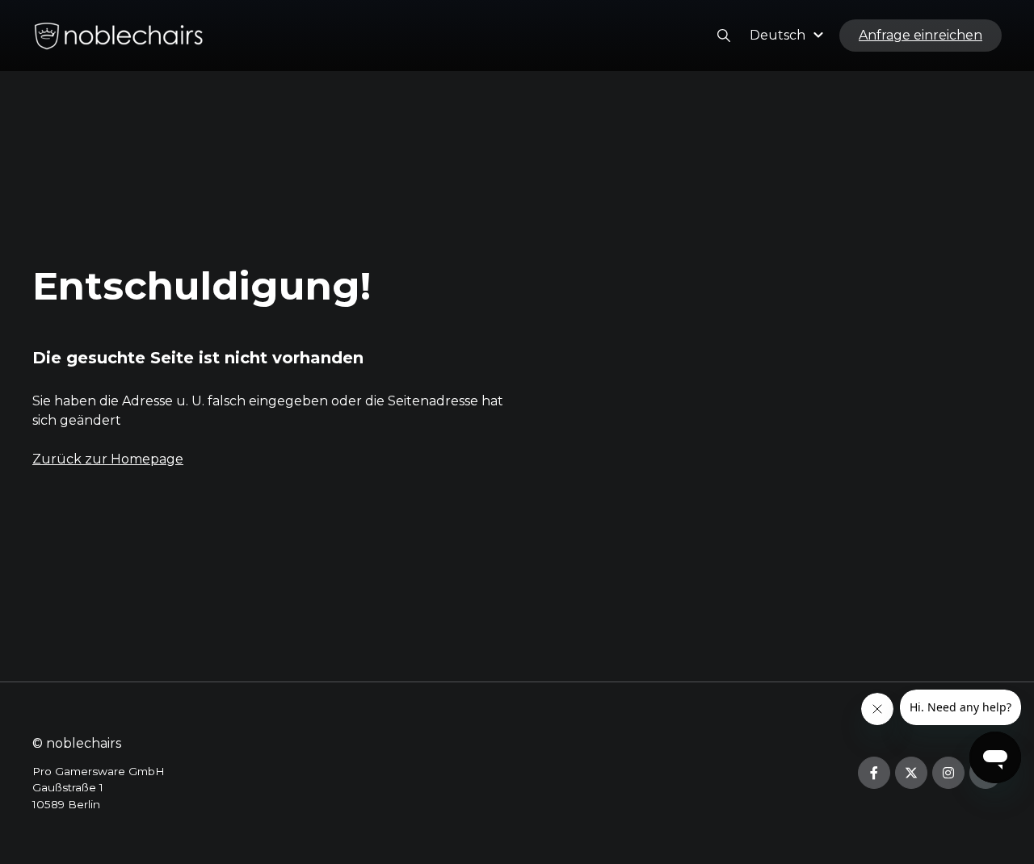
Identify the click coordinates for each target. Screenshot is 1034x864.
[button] (789, 35)
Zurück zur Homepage (107, 459)
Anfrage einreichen (920, 35)
